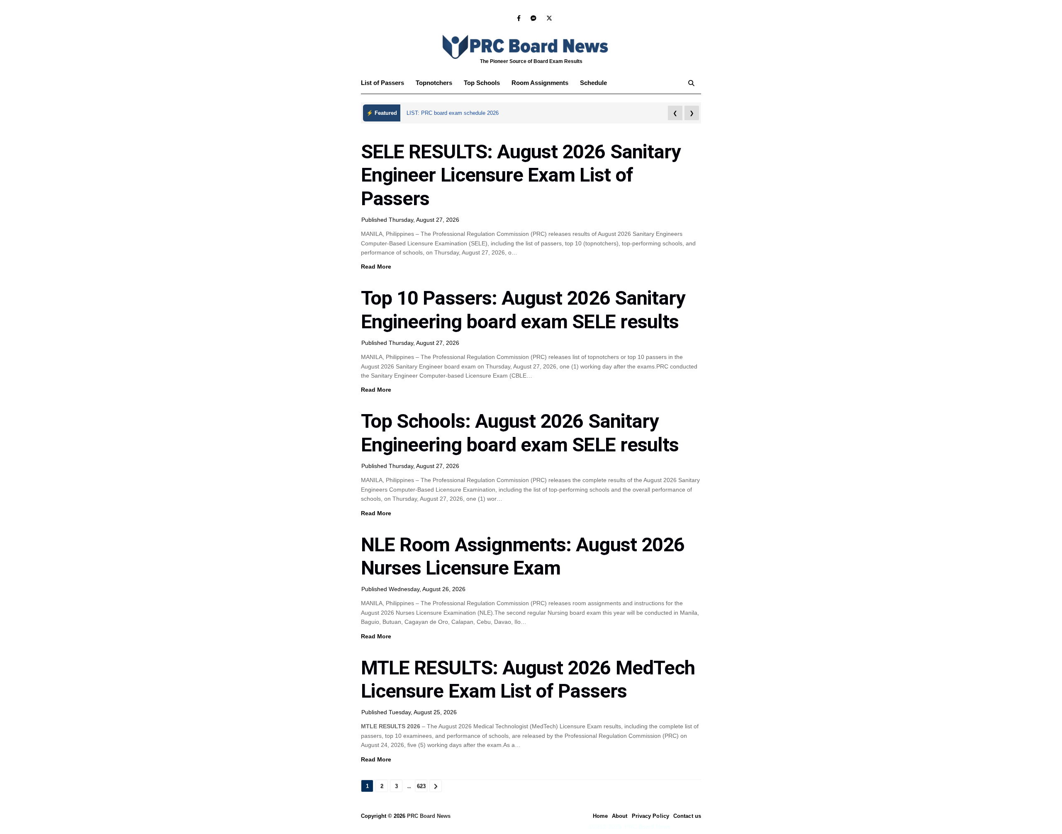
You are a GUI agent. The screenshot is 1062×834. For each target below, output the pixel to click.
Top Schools (482, 82)
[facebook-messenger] (533, 18)
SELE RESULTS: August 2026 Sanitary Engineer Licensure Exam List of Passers (521, 175)
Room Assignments (540, 82)
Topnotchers (434, 82)
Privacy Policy (650, 816)
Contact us (687, 816)
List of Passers (382, 82)
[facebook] (519, 18)
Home (600, 816)
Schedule (593, 82)
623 (421, 786)
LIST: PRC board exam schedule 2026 (453, 113)
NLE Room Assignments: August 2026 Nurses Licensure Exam (522, 556)
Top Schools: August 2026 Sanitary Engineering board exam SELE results (520, 433)
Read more (376, 266)
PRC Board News (429, 816)
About (620, 816)
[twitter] (547, 18)
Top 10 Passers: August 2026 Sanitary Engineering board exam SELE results (523, 309)
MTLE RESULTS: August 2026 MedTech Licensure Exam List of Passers (528, 679)
